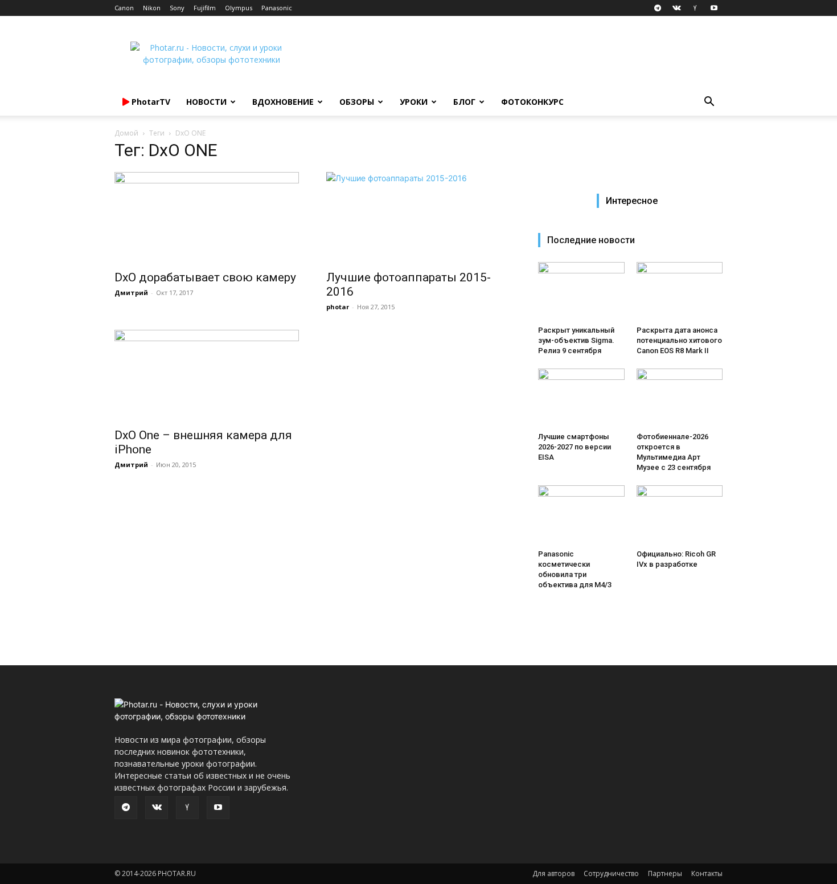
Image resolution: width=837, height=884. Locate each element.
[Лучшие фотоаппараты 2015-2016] (418, 217)
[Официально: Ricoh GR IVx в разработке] (680, 515)
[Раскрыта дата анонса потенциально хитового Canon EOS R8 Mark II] (680, 291)
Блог (464, 101)
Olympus (238, 7)
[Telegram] (657, 8)
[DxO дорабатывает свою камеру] (206, 217)
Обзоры (356, 101)
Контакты (707, 873)
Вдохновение (283, 101)
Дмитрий (131, 292)
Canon (124, 7)
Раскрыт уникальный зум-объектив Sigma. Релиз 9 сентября (576, 340)
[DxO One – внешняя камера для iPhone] (206, 375)
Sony (177, 7)
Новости (206, 101)
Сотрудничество (611, 873)
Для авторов (553, 873)
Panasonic (276, 7)
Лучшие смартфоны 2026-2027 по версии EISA (574, 446)
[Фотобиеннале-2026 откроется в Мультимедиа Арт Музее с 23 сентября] (680, 398)
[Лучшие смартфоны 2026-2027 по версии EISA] (581, 398)
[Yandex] (695, 8)
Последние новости (591, 240)
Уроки (414, 101)
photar (337, 306)
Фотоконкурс (532, 101)
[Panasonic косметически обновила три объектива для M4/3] (581, 515)
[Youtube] (714, 8)
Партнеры (665, 873)
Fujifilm (205, 7)
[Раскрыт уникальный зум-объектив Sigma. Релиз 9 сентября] (581, 291)
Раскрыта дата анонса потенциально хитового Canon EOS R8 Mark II (679, 340)
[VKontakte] (676, 8)
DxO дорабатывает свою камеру (205, 277)
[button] (709, 102)
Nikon (152, 7)
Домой (126, 133)
